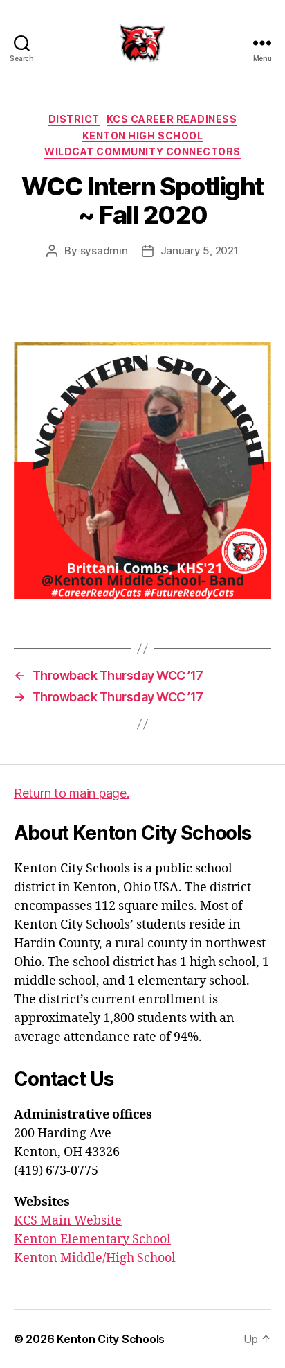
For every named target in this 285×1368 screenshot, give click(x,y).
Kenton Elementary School (92, 1239)
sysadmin (104, 250)
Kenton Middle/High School (95, 1258)
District (74, 119)
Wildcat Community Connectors (142, 151)
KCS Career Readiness (172, 119)
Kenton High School (142, 135)
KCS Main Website (68, 1221)
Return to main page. (71, 793)
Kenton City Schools (111, 1339)
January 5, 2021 (199, 250)
